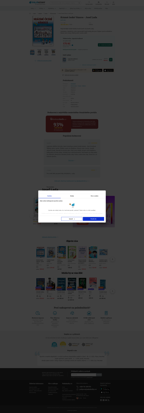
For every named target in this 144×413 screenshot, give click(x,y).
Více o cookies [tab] (94, 196)
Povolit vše (93, 219)
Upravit (71, 219)
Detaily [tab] (72, 196)
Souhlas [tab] (49, 196)
